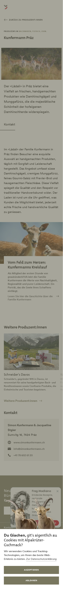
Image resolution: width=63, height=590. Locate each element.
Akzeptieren (31, 570)
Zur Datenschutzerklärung (41, 558)
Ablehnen (31, 580)
